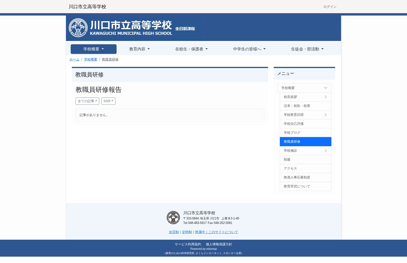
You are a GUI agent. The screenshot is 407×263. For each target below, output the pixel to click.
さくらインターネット (209, 253)
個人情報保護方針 (219, 244)
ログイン (330, 6)
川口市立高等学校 (87, 6)
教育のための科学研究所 (180, 253)
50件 (107, 101)
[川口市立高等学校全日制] (134, 28)
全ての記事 (86, 101)
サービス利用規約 (188, 244)
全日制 (174, 232)
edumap (211, 249)
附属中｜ (201, 232)
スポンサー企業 (232, 253)
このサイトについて (223, 232)
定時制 (187, 232)
